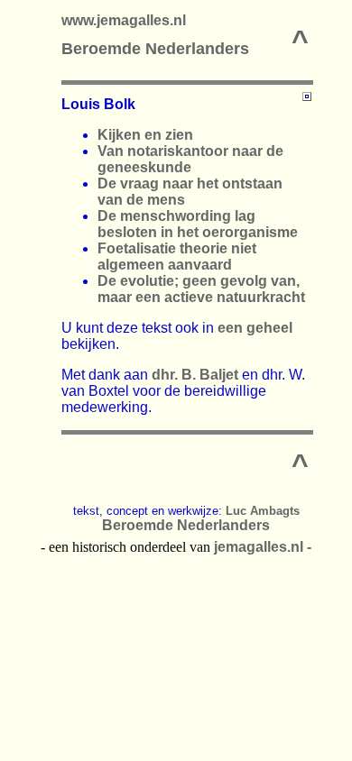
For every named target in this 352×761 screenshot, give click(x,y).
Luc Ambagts (263, 511)
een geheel (255, 327)
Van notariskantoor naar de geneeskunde (190, 159)
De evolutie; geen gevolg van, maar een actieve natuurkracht (201, 289)
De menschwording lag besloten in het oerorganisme (197, 224)
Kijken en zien (145, 134)
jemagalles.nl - (262, 547)
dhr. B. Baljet (195, 374)
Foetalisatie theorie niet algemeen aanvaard (176, 256)
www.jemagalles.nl (123, 20)
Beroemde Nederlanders (155, 49)
